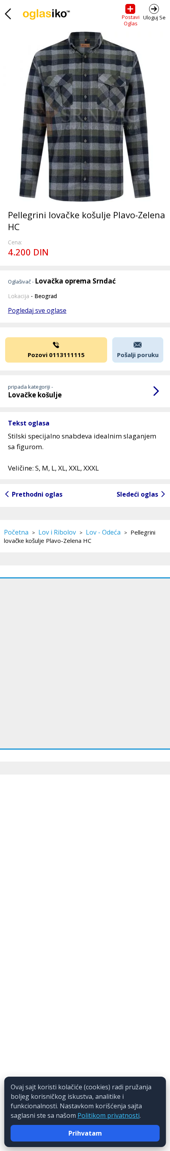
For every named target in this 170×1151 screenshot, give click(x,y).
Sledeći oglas (137, 494)
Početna (16, 532)
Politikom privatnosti (108, 1115)
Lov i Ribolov (57, 532)
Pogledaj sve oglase (37, 310)
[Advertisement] (85, 663)
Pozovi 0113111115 (56, 355)
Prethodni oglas (37, 494)
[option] (85, 117)
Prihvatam (85, 1133)
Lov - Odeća (103, 532)
